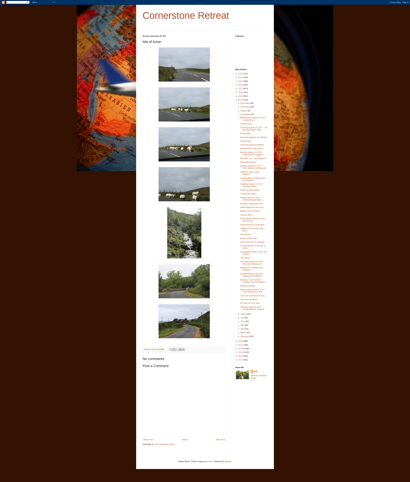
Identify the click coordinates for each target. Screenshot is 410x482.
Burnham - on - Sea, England (253, 158)
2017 (240, 100)
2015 (240, 345)
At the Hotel (245, 133)
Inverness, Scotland (248, 299)
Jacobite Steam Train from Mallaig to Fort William (251, 275)
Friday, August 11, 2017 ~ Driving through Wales (251, 199)
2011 (240, 360)
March (243, 332)
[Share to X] (177, 349)
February (245, 336)
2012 (240, 356)
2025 (240, 74)
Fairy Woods (245, 234)
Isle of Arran (245, 258)
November (245, 107)
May (243, 325)
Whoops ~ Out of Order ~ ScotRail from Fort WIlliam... (253, 281)
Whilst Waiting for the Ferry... (252, 207)
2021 (240, 89)
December (245, 103)
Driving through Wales (250, 190)
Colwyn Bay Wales (248, 194)
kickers (210, 461)
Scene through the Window (252, 145)
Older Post (220, 440)
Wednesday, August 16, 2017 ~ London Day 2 (253, 119)
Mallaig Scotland (247, 286)
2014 (240, 349)
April (243, 329)
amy (256, 371)
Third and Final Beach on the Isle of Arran (252, 220)
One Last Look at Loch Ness (252, 296)
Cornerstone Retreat (186, 15)
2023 (240, 81)
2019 (240, 92)
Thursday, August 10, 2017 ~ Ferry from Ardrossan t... (252, 262)
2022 (240, 85)
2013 (240, 352)
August (244, 314)
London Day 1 (246, 124)
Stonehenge (245, 141)
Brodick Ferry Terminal (250, 211)
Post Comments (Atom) (164, 444)
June (243, 321)
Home (184, 440)
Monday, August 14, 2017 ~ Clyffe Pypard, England (252, 153)
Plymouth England (248, 162)
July (243, 318)
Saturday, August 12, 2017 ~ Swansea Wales (252, 185)
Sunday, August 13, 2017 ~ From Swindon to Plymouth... (253, 167)
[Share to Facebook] (180, 349)
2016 (240, 341)
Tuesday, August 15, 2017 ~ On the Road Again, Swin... (253, 128)
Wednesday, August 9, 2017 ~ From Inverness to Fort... (253, 291)
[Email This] (171, 349)
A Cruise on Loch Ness (250, 303)
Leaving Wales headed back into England (252, 179)
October (244, 111)
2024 (240, 77)
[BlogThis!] (174, 349)
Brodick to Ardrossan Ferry (251, 204)
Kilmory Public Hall (248, 238)
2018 (240, 96)
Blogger (228, 461)
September (246, 114)
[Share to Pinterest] (183, 349)
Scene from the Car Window (252, 225)
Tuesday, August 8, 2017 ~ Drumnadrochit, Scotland (252, 308)
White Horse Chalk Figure (251, 148)
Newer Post (148, 440)
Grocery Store (246, 215)
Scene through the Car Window (253, 137)
